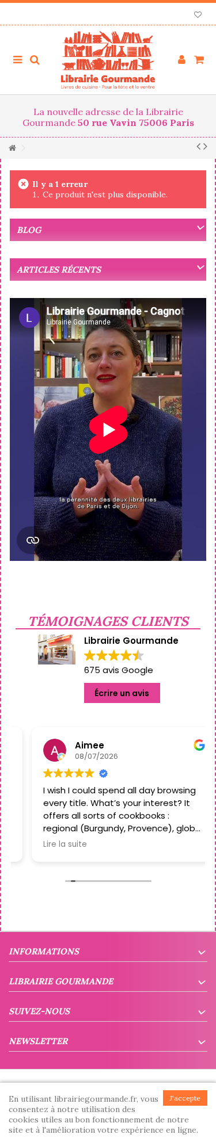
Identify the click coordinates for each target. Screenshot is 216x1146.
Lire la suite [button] (49, 844)
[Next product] (205, 146)
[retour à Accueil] (12, 148)
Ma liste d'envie (197, 16)
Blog (29, 229)
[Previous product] (198, 146)
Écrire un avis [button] (121, 693)
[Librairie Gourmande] (108, 60)
